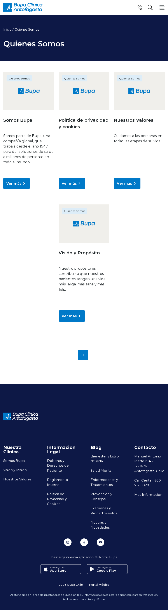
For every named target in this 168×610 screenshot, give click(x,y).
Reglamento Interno (57, 482)
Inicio (7, 29)
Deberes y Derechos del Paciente (58, 465)
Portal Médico (99, 584)
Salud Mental (101, 470)
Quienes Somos (27, 29)
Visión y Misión (15, 470)
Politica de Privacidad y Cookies (57, 499)
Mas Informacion (148, 494)
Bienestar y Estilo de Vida (105, 458)
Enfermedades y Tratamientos (104, 482)
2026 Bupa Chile (71, 584)
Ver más (13, 183)
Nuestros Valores (17, 479)
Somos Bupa (14, 460)
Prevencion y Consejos (101, 496)
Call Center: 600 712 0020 (147, 482)
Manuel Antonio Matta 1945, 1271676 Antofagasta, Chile (149, 463)
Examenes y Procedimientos (104, 510)
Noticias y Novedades (100, 524)
